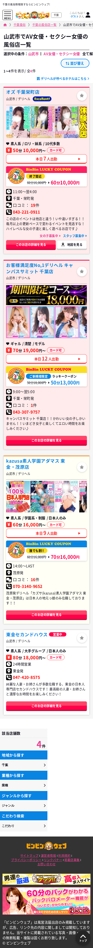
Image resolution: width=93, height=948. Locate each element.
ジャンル (8, 805)
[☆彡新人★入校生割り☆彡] (18, 497)
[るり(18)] (42, 122)
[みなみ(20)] (42, 322)
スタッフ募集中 (74, 236)
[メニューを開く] (7, 14)
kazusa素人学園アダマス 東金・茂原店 (35, 464)
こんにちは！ (77, 14)
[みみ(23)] (42, 497)
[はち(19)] (67, 122)
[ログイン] (88, 15)
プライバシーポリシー (26, 860)
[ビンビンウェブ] (4, 25)
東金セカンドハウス (27, 634)
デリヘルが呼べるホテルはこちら (64, 78)
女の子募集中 (49, 236)
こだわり (8, 826)
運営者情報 (48, 855)
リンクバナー (53, 860)
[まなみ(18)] (67, 322)
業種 (5, 785)
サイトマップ (29, 855)
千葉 (5, 765)
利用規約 (64, 855)
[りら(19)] (18, 122)
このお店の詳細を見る (31, 244)
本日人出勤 (46, 158)
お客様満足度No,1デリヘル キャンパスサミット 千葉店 (39, 268)
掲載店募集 (72, 860)
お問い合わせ (46, 864)
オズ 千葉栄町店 (23, 92)
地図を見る (75, 244)
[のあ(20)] (67, 497)
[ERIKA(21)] (18, 322)
